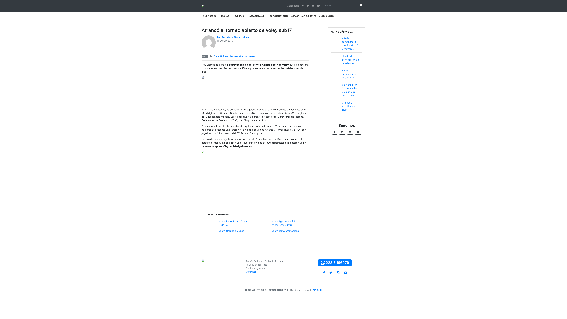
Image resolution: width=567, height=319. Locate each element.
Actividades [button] (209, 16)
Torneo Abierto (238, 56)
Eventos (239, 16)
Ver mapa (251, 271)
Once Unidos (221, 56)
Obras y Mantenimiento (303, 16)
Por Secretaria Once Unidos (233, 37)
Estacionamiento (279, 16)
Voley (204, 56)
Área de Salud (256, 16)
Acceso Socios (327, 16)
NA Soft (317, 290)
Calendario (292, 5)
